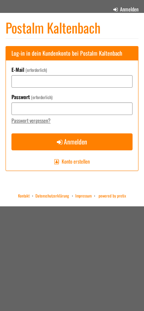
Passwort (31, 97)
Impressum (83, 196)
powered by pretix (112, 196)
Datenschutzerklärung (52, 196)
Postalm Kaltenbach (53, 28)
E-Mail (28, 69)
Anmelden (128, 9)
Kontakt (24, 196)
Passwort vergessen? (31, 120)
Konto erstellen (75, 161)
